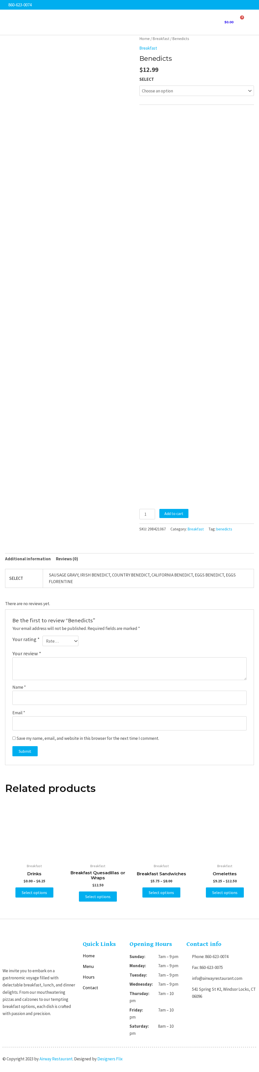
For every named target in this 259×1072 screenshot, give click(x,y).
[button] (251, 22)
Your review (26, 653)
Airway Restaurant (56, 1059)
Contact (90, 987)
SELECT (146, 79)
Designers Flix (110, 1059)
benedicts (224, 529)
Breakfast (161, 38)
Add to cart (173, 513)
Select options (34, 892)
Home (144, 38)
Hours (89, 977)
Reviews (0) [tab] (67, 559)
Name (19, 687)
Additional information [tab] (28, 559)
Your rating (26, 639)
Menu (88, 966)
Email (18, 713)
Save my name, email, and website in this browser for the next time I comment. (87, 738)
